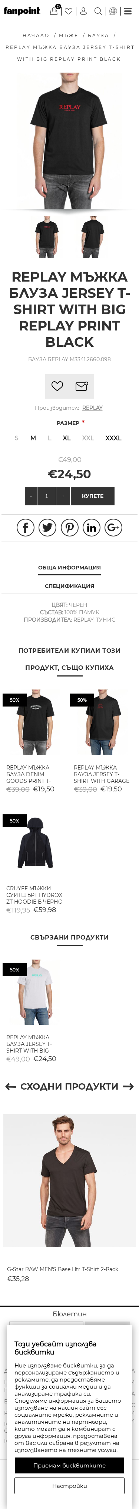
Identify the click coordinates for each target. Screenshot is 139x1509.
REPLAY (92, 408)
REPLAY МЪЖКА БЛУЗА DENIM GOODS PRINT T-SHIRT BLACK (28, 777)
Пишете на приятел (82, 386)
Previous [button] (10, 1086)
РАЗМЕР (69, 423)
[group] (35, 722)
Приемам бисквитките (69, 1465)
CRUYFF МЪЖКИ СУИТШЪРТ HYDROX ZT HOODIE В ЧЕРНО (34, 895)
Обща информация (69, 567)
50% (14, 700)
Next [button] (128, 1086)
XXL (88, 438)
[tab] (69, 568)
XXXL (113, 438)
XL (66, 438)
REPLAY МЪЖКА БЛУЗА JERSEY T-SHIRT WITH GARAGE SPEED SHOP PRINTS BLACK (102, 781)
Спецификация (69, 586)
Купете (92, 496)
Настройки (69, 1485)
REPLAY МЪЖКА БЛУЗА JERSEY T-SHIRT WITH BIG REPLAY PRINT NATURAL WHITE (29, 1050)
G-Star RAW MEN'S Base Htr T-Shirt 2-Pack (62, 1269)
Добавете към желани (57, 386)
